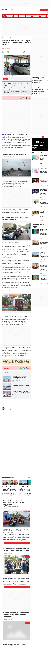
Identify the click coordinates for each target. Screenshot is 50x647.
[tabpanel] (17, 88)
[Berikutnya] (31, 485)
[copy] (29, 98)
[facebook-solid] (24, 98)
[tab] (6, 79)
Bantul (4, 134)
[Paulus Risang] (3, 408)
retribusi (22, 139)
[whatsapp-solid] (21, 98)
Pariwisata (4, 142)
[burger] (47, 12)
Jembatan (15, 134)
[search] (38, 10)
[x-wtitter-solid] (27, 98)
